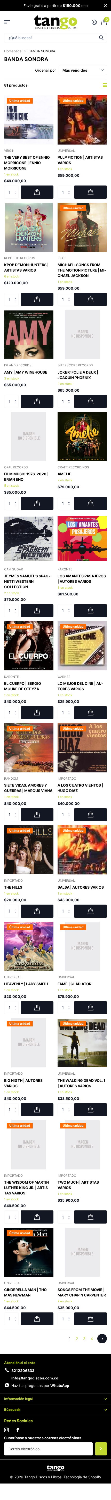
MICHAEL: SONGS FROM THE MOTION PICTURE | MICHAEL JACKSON (82, 270)
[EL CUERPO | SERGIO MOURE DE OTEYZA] (28, 645)
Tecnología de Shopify (82, 1477)
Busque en (101, 37)
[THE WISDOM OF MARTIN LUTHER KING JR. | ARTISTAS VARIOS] (28, 1144)
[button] (16, 294)
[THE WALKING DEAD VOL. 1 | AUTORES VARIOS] (82, 1042)
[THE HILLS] (28, 849)
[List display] (105, 85)
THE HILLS (13, 887)
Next (102, 1338)
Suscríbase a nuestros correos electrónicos (42, 1438)
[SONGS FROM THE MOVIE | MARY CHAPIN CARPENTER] (82, 1252)
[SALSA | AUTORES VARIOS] (82, 849)
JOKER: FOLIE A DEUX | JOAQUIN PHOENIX (78, 375)
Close (105, 5)
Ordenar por (45, 70)
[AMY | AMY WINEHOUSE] (28, 334)
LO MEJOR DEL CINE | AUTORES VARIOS (80, 686)
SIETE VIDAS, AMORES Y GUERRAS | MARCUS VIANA (28, 788)
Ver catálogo (7, 22)
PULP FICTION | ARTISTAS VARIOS (80, 160)
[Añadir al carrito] (37, 192)
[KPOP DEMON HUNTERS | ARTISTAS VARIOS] (28, 227)
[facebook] (18, 1430)
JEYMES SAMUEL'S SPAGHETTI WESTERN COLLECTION (27, 581)
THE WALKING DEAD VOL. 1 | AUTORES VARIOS (81, 1083)
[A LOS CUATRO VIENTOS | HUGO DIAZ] (82, 747)
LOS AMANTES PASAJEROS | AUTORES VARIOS (82, 579)
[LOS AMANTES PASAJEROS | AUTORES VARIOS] (82, 538)
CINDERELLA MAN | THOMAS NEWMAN (26, 1292)
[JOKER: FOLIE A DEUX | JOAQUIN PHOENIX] (82, 334)
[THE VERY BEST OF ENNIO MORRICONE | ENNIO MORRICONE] (28, 120)
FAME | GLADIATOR (74, 984)
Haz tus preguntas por (40, 1385)
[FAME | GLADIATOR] (82, 946)
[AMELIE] (82, 436)
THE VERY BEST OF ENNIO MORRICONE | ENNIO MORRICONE (27, 162)
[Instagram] (6, 1430)
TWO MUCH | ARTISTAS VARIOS (78, 1185)
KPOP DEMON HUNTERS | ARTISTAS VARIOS (26, 267)
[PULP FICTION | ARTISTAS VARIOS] (82, 120)
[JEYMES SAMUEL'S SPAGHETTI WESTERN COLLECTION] (28, 538)
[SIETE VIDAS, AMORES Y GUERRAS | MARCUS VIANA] (28, 747)
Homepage (13, 51)
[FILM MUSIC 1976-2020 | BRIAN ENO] (28, 436)
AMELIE (64, 474)
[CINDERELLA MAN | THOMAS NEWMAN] (28, 1252)
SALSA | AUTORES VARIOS (81, 887)
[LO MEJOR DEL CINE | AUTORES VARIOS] (82, 645)
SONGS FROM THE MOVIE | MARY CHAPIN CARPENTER (82, 1292)
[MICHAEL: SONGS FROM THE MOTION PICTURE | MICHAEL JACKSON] (82, 227)
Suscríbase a (101, 1448)
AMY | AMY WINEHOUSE (25, 372)
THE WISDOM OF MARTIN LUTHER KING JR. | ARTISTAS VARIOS (27, 1187)
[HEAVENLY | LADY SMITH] (28, 946)
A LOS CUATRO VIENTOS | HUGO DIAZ (80, 788)
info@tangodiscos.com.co (34, 1378)
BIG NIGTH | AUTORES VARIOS (23, 1083)
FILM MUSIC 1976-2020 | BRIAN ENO (26, 477)
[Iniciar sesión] (94, 22)
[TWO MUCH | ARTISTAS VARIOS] (82, 1144)
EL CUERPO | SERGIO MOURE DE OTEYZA (22, 686)
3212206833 (22, 1370)
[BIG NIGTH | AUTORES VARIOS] (28, 1042)
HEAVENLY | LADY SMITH (26, 984)
